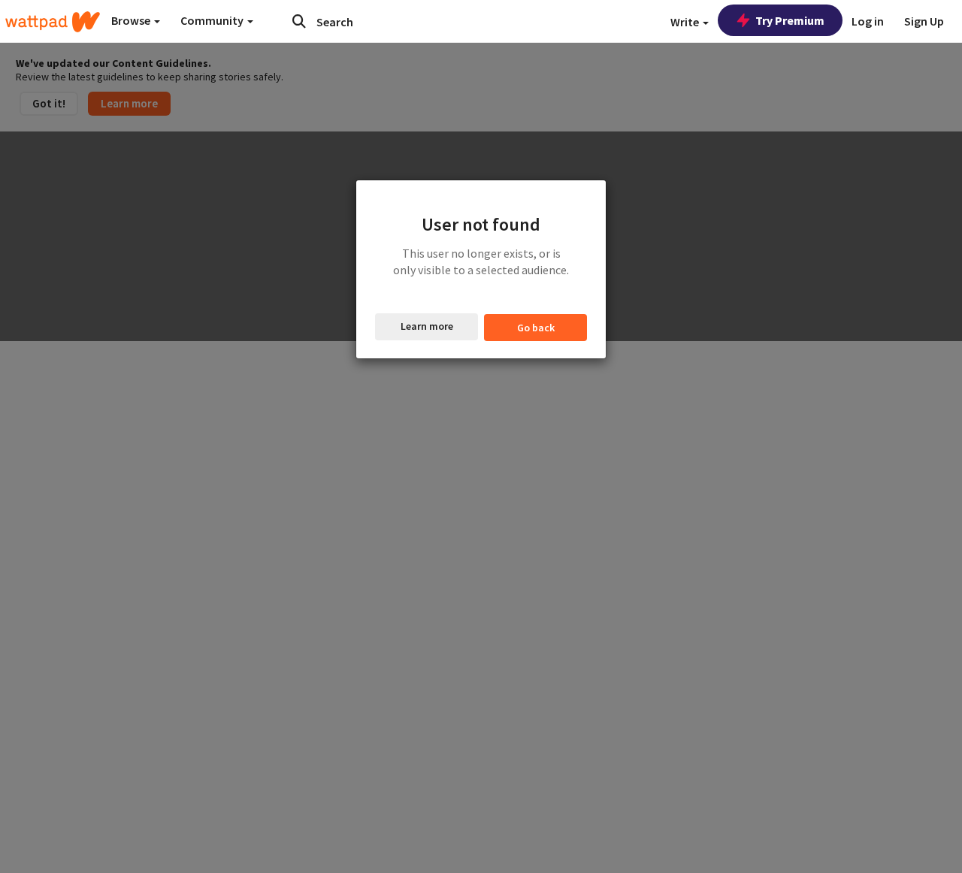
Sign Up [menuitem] (924, 21)
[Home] (52, 22)
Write (685, 21)
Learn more (427, 326)
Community (213, 20)
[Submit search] (299, 21)
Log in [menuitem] (868, 21)
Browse (132, 20)
